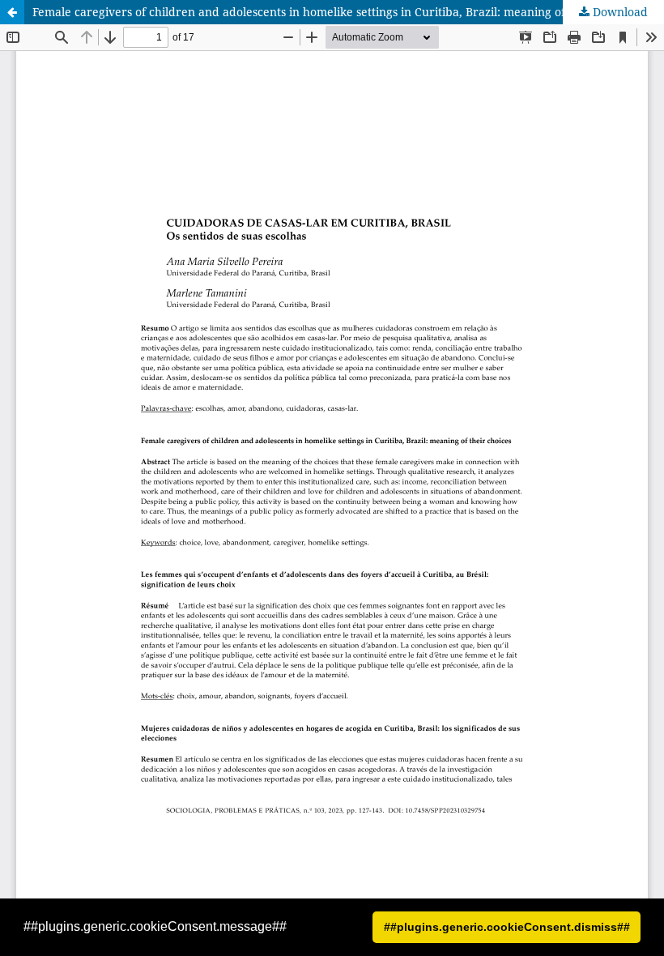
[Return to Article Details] (12, 12)
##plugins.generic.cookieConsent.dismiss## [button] (507, 926)
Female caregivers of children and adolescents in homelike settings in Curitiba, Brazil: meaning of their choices (335, 11)
